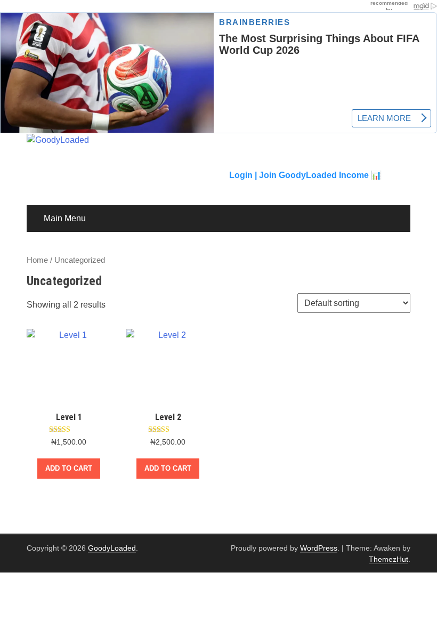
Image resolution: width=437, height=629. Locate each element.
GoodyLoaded (112, 548)
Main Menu (65, 218)
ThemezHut (388, 559)
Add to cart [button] (68, 468)
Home (37, 260)
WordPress (318, 548)
